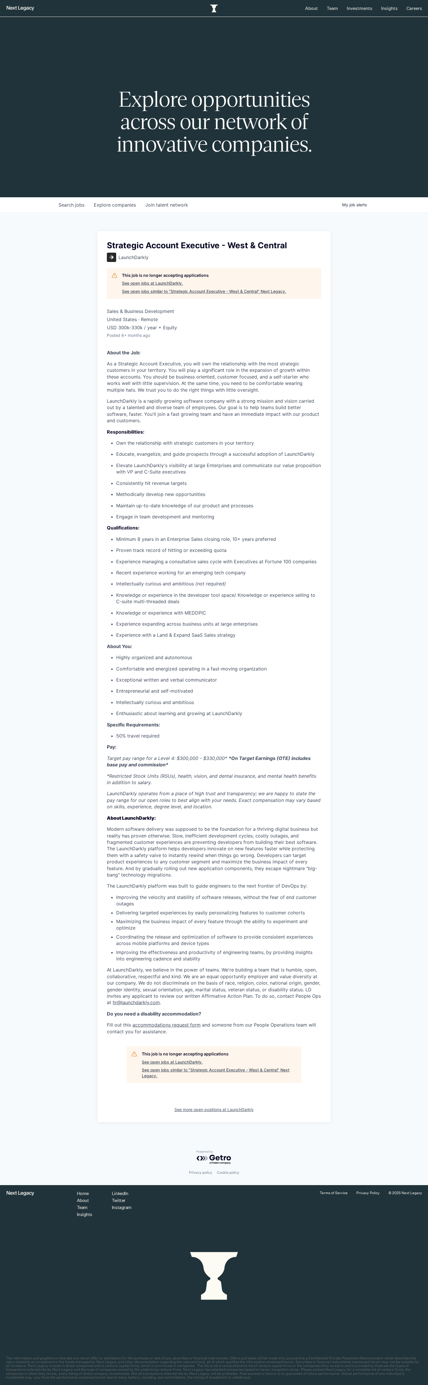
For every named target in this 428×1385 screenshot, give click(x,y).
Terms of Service (334, 1192)
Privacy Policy (368, 1192)
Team (332, 8)
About (311, 8)
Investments (359, 8)
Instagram (122, 1207)
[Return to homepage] (20, 8)
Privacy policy (200, 1172)
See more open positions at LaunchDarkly (214, 1109)
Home (83, 1193)
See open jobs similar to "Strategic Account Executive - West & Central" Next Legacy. (204, 291)
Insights (389, 8)
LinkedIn (120, 1193)
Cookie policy (228, 1172)
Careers (414, 8)
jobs (71, 205)
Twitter (118, 1200)
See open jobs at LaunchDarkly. (152, 283)
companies (115, 205)
